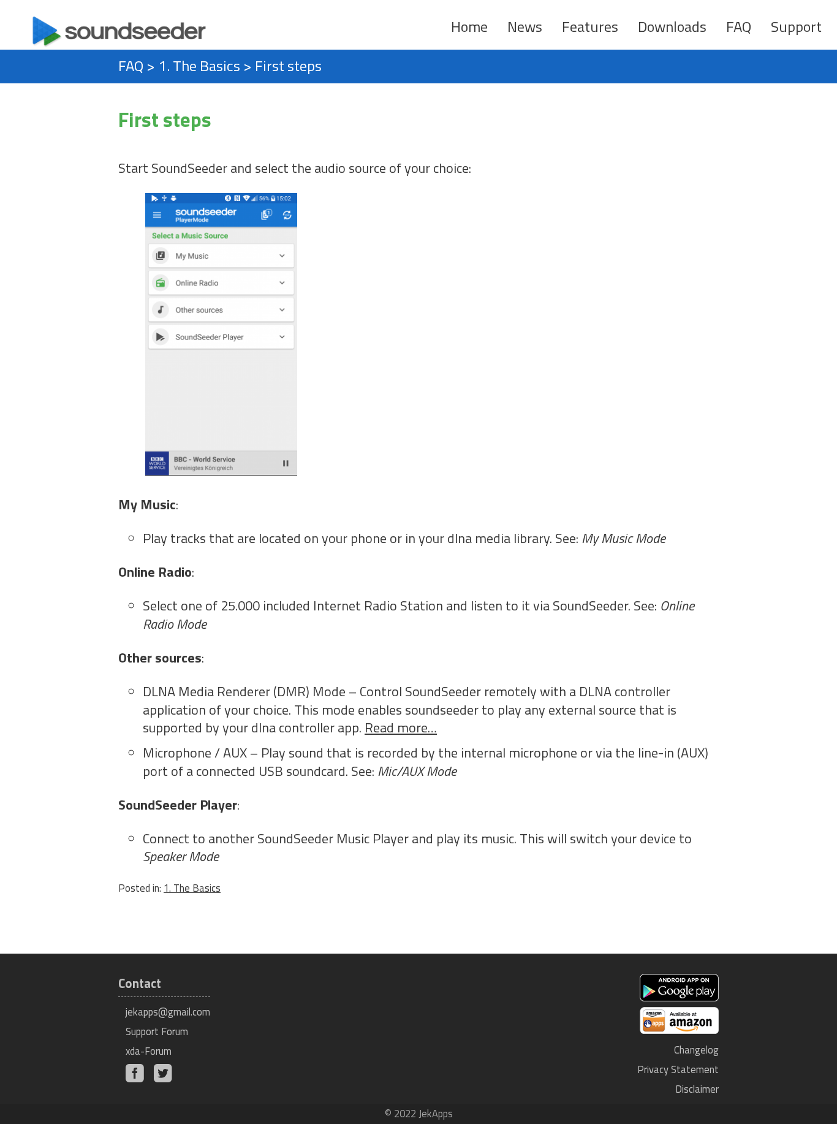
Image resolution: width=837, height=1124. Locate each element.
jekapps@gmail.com (168, 1011)
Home (469, 26)
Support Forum (157, 1031)
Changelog (696, 1049)
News (524, 26)
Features (590, 26)
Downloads (672, 26)
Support (796, 26)
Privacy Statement (678, 1069)
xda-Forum (149, 1050)
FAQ (738, 26)
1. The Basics (199, 66)
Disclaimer (697, 1088)
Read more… (401, 727)
